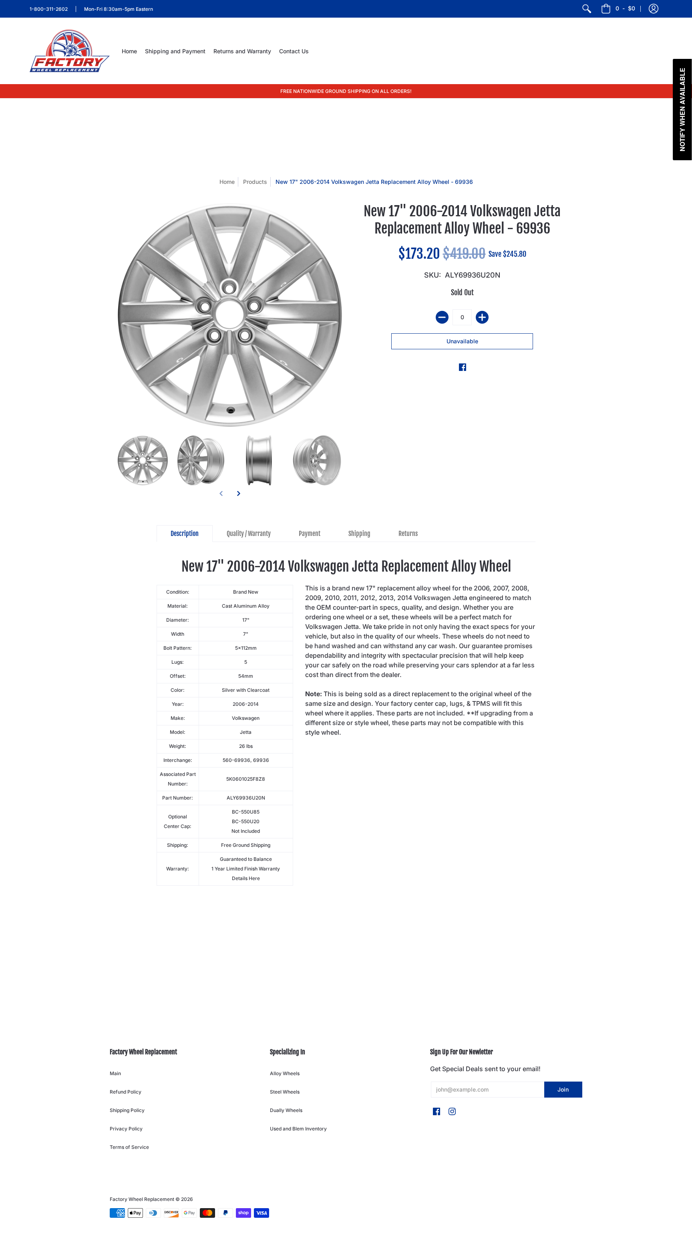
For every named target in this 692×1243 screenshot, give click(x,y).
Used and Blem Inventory (298, 1129)
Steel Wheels (285, 1092)
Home (227, 181)
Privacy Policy (126, 1129)
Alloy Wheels (285, 1073)
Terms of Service (129, 1147)
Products (255, 181)
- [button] (625, 8)
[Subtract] (442, 317)
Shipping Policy (127, 1110)
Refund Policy (125, 1092)
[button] (653, 9)
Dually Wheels (286, 1110)
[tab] (185, 533)
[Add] (482, 317)
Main (115, 1073)
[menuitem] (586, 9)
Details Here (246, 878)
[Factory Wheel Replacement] (70, 51)
